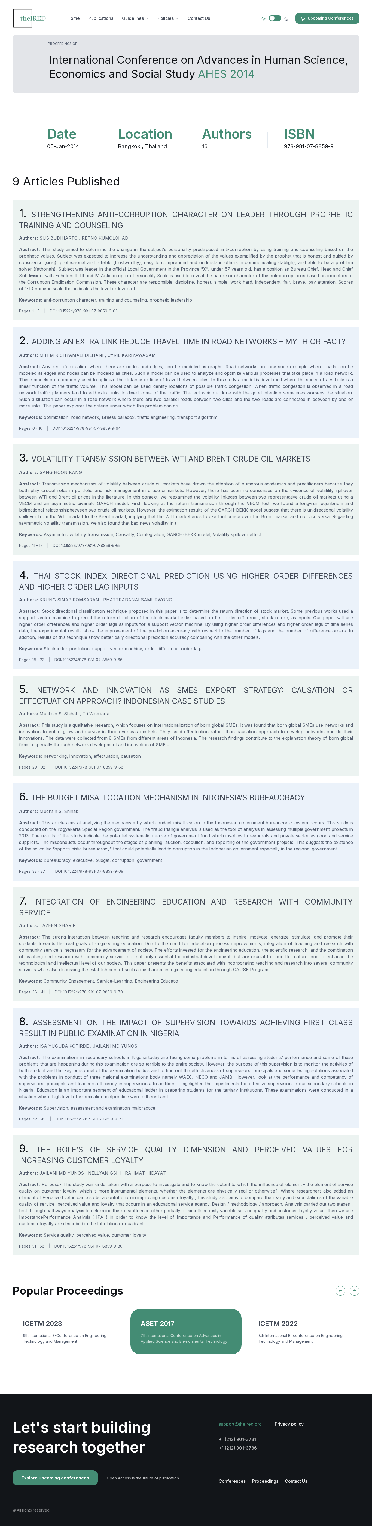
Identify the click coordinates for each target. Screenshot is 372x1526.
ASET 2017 (158, 1323)
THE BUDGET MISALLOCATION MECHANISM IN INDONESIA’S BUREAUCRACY (162, 797)
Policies (166, 18)
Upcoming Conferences (331, 18)
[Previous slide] (340, 1291)
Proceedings (265, 1481)
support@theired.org (240, 1424)
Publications (101, 18)
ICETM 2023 (42, 1323)
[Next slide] (354, 1291)
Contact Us (199, 18)
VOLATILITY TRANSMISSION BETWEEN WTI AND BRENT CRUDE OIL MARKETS (164, 458)
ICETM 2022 (278, 1323)
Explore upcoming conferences (55, 1478)
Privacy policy (289, 1424)
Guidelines (133, 18)
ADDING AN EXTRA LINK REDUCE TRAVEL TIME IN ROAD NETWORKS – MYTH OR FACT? (182, 341)
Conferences (232, 1481)
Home (74, 18)
